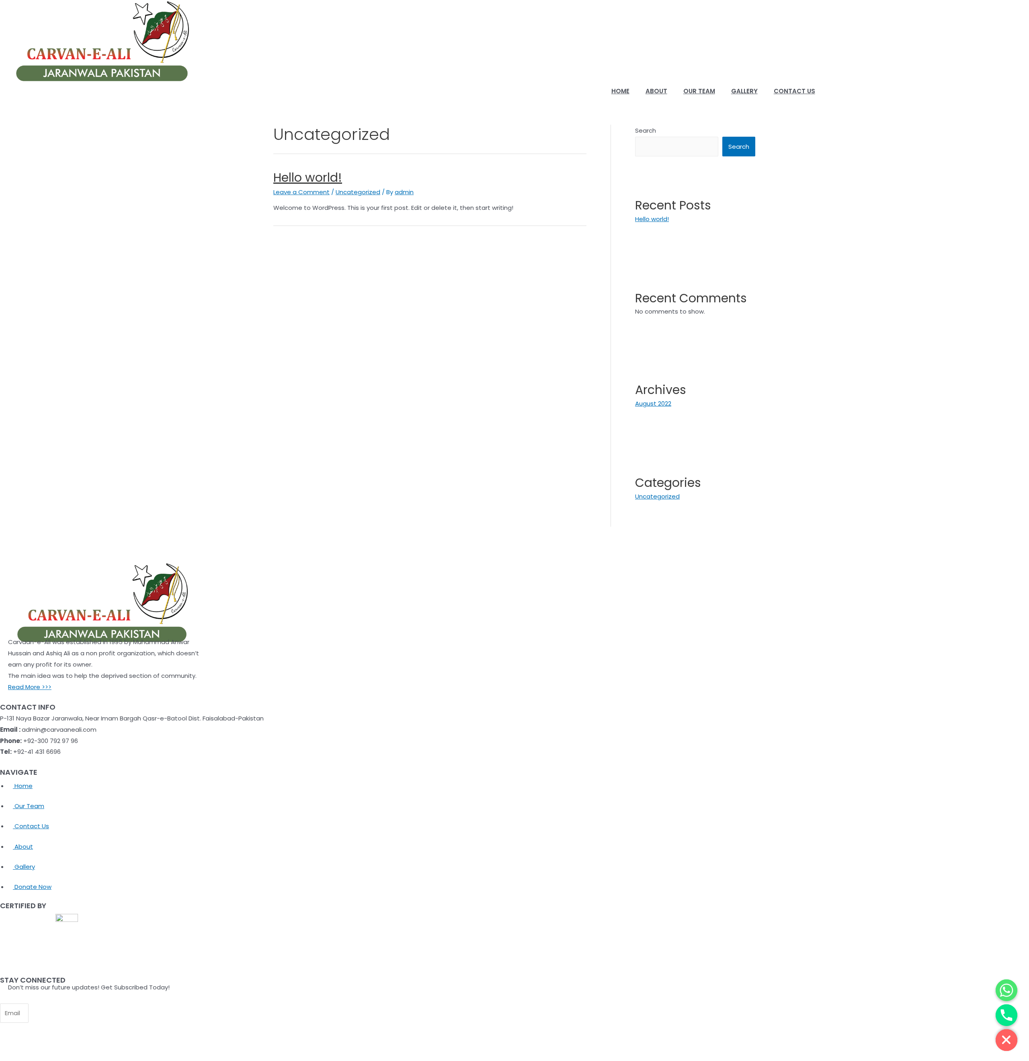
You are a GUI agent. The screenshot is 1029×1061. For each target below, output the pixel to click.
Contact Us (794, 91)
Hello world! (307, 177)
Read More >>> (29, 687)
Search (645, 130)
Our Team (699, 91)
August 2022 (653, 403)
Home (620, 91)
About (656, 91)
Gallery (744, 91)
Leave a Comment (301, 192)
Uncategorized (358, 192)
